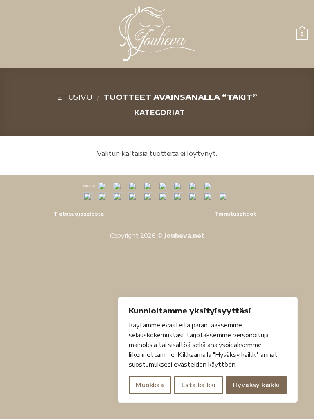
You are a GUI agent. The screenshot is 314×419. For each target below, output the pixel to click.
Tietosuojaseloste (78, 214)
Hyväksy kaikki (256, 384)
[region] (208, 350)
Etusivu (74, 96)
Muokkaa (150, 384)
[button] (11, 34)
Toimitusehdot (235, 214)
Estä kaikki (199, 384)
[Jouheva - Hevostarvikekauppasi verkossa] (157, 34)
